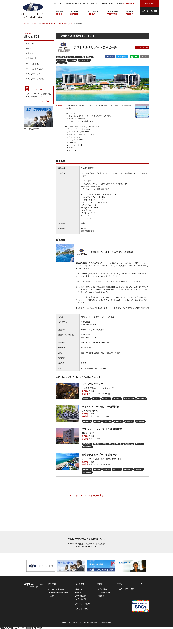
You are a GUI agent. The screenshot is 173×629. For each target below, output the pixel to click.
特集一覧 (79, 589)
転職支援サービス (33, 74)
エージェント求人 (33, 64)
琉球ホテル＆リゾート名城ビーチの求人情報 (56, 24)
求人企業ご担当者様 (149, 11)
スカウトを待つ (92, 11)
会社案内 (129, 11)
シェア (110, 57)
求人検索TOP (31, 43)
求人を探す (74, 11)
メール (145, 57)
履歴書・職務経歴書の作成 (59, 593)
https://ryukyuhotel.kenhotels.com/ (93, 368)
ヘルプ (51, 596)
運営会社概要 (102, 589)
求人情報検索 (81, 596)
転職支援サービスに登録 (35, 79)
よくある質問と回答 (56, 589)
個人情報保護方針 (104, 593)
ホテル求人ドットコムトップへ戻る (86, 495)
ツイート (123, 57)
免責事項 (101, 596)
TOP (26, 24)
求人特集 (29, 53)
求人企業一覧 (31, 58)
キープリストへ (47, 101)
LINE (135, 57)
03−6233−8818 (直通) (75, 544)
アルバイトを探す (111, 11)
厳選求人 (29, 48)
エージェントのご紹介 (35, 69)
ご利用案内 (59, 11)
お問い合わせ (122, 584)
